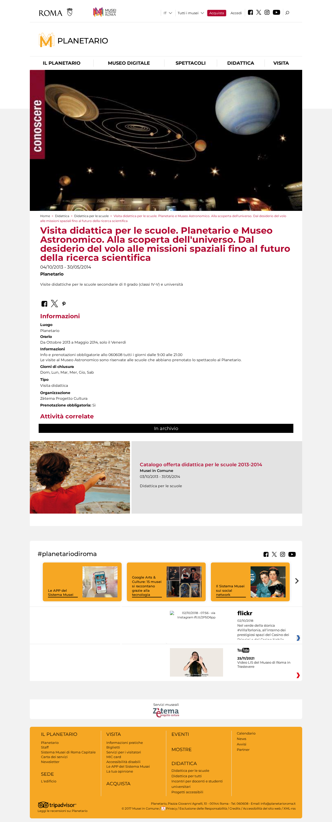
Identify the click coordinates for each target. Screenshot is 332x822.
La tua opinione (119, 771)
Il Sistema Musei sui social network (230, 590)
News (241, 739)
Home (45, 216)
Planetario (82, 40)
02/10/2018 (263, 630)
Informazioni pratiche (124, 742)
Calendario (246, 733)
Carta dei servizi (54, 757)
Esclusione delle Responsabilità (203, 808)
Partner (243, 749)
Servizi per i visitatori (123, 752)
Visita (281, 63)
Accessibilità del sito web (262, 808)
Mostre (181, 749)
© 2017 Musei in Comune (140, 808)
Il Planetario (61, 63)
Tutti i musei (188, 13)
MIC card (113, 757)
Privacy (171, 808)
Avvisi (241, 744)
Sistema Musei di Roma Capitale (68, 752)
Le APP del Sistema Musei (60, 592)
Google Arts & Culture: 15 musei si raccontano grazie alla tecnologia (147, 586)
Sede (47, 774)
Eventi (180, 734)
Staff (45, 747)
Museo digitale (129, 63)
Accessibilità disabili (123, 762)
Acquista (216, 13)
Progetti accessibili (187, 792)
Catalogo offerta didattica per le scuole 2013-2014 (201, 465)
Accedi (236, 13)
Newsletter (50, 762)
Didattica (240, 63)
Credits (235, 808)
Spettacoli (191, 63)
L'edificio (48, 781)
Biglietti (113, 747)
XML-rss (289, 808)
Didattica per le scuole (91, 216)
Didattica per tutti (186, 776)
